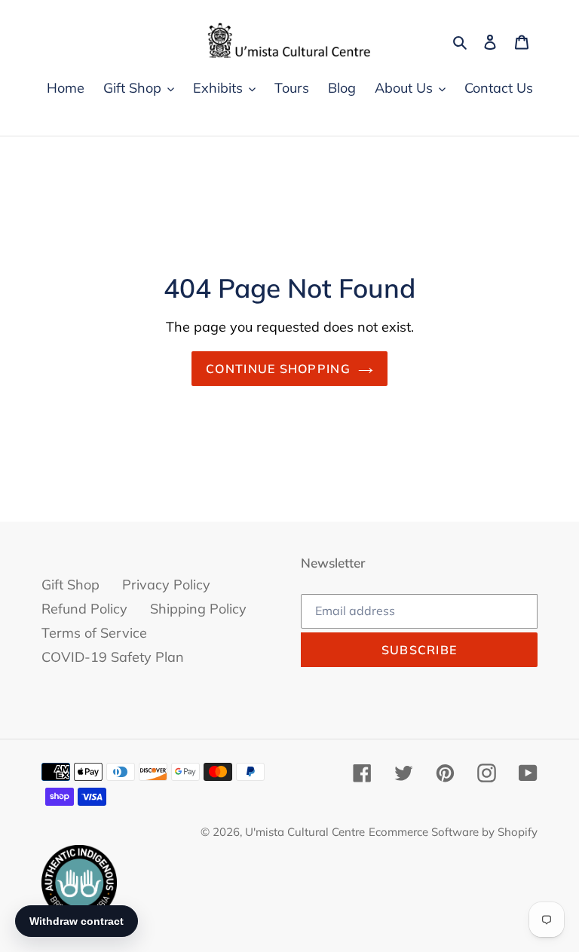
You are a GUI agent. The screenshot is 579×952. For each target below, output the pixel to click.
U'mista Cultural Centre (305, 832)
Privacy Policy (166, 584)
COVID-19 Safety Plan (112, 657)
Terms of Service (94, 632)
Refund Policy (84, 608)
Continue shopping (278, 368)
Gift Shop (70, 584)
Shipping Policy (198, 608)
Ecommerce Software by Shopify (453, 832)
